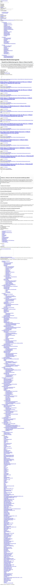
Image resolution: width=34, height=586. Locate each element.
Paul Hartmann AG (6, 540)
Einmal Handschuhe (7, 41)
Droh (4, 483)
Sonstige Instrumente (7, 343)
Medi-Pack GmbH (6, 522)
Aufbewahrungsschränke (7, 417)
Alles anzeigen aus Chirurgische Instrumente (10, 331)
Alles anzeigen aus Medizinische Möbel (9, 405)
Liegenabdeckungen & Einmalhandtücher (10, 43)
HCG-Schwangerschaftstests (10, 300)
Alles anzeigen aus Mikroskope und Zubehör (12, 304)
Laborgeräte (5, 306)
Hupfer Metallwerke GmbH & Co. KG (9, 510)
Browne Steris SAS (6, 462)
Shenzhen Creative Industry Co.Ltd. (9, 560)
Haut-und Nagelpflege (9, 282)
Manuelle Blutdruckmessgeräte (8, 56)
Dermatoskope (8, 270)
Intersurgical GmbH (6, 512)
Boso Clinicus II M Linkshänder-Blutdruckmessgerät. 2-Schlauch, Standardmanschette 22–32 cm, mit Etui (15, 132)
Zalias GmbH (6, 581)
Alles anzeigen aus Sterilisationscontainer (11, 353)
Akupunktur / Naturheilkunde (8, 24)
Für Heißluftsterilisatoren (9, 350)
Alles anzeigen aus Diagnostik (10, 266)
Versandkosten (9, 86)
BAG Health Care (6, 451)
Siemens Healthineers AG (7, 561)
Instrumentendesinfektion (7, 325)
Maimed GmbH (6, 520)
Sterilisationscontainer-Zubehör (10, 356)
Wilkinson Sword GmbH (7, 579)
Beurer (5, 454)
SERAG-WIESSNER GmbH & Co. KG (9, 559)
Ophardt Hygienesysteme (7, 535)
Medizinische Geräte (7, 32)
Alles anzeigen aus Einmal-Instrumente (11, 340)
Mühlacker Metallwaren (7, 531)
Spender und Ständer (7, 316)
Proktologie (7, 339)
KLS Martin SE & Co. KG (7, 516)
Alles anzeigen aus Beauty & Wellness (11, 280)
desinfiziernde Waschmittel (7, 329)
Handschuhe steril (8, 277)
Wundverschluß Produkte (7, 366)
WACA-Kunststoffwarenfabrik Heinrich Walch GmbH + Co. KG (13, 577)
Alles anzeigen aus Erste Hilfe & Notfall (9, 423)
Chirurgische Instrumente (7, 27)
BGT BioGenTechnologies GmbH (9, 455)
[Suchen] (0, 3)
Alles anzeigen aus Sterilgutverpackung (11, 348)
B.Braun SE (5, 449)
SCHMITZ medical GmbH (8, 554)
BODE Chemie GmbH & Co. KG (9, 456)
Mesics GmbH (6, 529)
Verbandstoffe (4, 377)
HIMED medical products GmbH (8, 505)
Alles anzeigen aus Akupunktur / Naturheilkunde (11, 286)
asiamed (7, 290)
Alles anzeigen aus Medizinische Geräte (9, 387)
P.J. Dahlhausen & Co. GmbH (8, 538)
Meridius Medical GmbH (7, 528)
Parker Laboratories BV (7, 539)
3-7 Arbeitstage (5, 126)
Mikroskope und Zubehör (7, 303)
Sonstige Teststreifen (8, 297)
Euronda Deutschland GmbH (8, 492)
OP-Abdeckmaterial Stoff (9, 375)
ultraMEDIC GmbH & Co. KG (8, 573)
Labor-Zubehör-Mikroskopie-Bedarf (9, 307)
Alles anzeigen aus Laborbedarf (8, 294)
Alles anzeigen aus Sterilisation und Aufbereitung (11, 346)
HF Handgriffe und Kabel (9, 392)
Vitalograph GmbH (6, 575)
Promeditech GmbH (7, 544)
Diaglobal (5, 475)
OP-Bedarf (5, 30)
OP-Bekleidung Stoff (9, 376)
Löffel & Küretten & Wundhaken (10, 335)
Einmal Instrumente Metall (9, 341)
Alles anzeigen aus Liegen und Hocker (11, 407)
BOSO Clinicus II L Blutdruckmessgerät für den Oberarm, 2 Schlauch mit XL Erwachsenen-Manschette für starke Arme (16, 115)
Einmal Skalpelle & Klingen (10, 342)
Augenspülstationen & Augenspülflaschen (11, 426)
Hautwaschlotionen (6, 319)
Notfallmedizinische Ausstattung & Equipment (10, 427)
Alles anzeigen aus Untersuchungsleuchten (12, 401)
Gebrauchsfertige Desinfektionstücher (11, 324)
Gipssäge (5, 389)
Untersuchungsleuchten (7, 400)
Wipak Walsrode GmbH (7, 580)
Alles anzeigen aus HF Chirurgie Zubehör (11, 391)
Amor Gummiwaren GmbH (8, 443)
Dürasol (5, 484)
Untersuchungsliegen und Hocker (10, 409)
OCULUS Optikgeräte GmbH (8, 534)
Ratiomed (5, 546)
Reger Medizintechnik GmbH (8, 548)
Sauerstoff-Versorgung (7, 420)
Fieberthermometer (6, 52)
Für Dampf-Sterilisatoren (9, 349)
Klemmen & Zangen (8, 334)
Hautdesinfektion (6, 320)
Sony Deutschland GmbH (7, 565)
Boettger (5, 457)
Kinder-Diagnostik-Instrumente (8, 50)
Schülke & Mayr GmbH (7, 555)
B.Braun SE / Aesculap (7, 450)
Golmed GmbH (6, 498)
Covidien (5, 472)
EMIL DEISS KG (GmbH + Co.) (8, 488)
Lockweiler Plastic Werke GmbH (8, 518)
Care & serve (6, 465)
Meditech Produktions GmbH (8, 524)
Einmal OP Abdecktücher (9, 370)
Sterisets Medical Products (7, 568)
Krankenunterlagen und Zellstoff (8, 419)
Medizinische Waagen (7, 395)
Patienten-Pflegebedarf (7, 34)
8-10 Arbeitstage (5, 142)
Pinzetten (7, 336)
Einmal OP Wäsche (8, 371)
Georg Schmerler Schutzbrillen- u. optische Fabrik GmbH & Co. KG (13, 496)
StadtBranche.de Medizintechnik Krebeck (6, 257)
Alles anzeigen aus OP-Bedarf (8, 368)
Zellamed (5, 582)
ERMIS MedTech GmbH (7, 490)
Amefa (5, 442)
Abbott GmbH (6, 437)
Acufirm (5, 438)
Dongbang (5, 478)
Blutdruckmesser (6, 49)
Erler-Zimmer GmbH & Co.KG (8, 489)
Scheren (7, 337)
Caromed (5, 466)
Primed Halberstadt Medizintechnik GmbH (10, 543)
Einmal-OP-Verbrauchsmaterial (10, 372)
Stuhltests (7, 301)
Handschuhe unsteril (8, 278)
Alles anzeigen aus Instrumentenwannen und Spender (13, 327)
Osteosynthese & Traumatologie (8, 344)
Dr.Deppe (5, 480)
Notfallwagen (7, 430)
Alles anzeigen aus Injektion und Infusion (9, 309)
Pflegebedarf (5, 421)
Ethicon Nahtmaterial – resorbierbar (11, 362)
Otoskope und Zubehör (7, 46)
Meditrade (5, 525)
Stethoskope (5, 51)
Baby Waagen (8, 397)
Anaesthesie (5, 35)
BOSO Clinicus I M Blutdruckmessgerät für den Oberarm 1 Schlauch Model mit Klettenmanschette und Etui (16, 90)
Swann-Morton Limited (7, 570)
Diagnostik (5, 40)
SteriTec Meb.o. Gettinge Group (8, 569)
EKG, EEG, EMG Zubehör (8, 45)
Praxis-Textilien (6, 279)
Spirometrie (5, 47)
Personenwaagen (8, 398)
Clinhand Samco (6, 469)
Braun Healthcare (6, 461)
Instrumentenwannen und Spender (8, 326)
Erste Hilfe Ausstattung (7, 424)
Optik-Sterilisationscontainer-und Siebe (11, 355)
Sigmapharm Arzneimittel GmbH (8, 562)
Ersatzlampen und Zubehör (9, 403)
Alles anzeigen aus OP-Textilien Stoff (11, 374)
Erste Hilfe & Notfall (5, 422)
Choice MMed (6, 467)
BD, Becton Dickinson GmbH (8, 452)
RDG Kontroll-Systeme (7, 351)
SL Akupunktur (8, 291)
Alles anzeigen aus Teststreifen (10, 295)
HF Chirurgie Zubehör (7, 390)
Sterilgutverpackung (7, 347)
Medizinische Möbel (7, 33)
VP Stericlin (5, 576)
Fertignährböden (6, 302)
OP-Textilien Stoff (6, 373)
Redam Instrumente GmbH (7, 547)
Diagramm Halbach (6, 477)
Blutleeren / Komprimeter (7, 433)
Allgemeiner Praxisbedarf (7, 263)
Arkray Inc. (5, 445)
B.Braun (5, 359)
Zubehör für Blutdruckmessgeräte (8, 57)
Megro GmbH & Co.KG (7, 526)
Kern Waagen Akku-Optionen (10, 396)
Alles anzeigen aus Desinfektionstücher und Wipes (13, 323)
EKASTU (5, 486)
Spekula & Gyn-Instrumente (10, 338)
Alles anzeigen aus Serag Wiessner (10, 364)
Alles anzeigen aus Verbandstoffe (8, 378)
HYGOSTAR (6, 511)
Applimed (5, 444)
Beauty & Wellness (6, 42)
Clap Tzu (5, 468)
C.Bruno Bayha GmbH (7, 464)
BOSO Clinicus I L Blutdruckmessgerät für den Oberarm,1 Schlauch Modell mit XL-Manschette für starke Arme (16, 82)
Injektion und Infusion (7, 26)
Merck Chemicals (6, 527)
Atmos (5, 448)
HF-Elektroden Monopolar (9, 394)
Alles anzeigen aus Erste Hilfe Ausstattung (12, 425)
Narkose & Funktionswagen (10, 411)
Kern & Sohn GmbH (7, 514)
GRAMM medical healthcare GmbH (9, 499)
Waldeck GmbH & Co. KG (8, 578)
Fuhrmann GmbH (6, 495)
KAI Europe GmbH (7, 513)
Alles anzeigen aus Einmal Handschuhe (11, 276)
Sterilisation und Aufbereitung (8, 28)
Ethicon (5, 360)
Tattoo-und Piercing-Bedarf (8, 31)
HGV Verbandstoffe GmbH (8, 504)
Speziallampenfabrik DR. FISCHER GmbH (10, 566)
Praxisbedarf (4, 37)
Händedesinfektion (6, 318)
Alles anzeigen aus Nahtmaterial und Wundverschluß (11, 358)
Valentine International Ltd (7, 574)
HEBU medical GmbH (7, 501)
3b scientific (5, 436)
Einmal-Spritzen (8, 314)
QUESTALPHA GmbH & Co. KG (9, 545)
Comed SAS (5, 471)
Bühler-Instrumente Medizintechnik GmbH (10, 463)
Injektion (5, 312)
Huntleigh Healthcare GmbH (8, 509)
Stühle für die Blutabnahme (8, 406)
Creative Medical (6, 473)
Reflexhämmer (8, 274)
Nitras (5, 532)
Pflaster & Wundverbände (7, 382)
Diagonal (5, 476)
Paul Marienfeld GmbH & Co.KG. (9, 541)
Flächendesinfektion (7, 321)
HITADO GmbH (6, 506)
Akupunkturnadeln (6, 288)
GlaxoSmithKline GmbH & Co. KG (9, 497)
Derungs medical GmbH (7, 474)
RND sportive (6, 549)
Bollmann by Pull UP (7, 458)
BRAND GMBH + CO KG (8, 460)
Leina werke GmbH (7, 517)
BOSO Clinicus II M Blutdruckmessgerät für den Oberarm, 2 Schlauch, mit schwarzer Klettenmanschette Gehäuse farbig (16, 124)
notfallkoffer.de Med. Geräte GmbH (9, 533)
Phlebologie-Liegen (8, 408)
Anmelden (5, 10)
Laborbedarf (5, 25)
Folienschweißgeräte (7, 357)
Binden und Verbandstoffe (7, 379)
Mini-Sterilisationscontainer (9, 354)
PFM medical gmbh (6, 542)
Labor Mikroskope (8, 305)
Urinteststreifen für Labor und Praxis (11, 296)
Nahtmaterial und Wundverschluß (8, 29)
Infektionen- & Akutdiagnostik (10, 299)
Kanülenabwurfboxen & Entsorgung (9, 315)
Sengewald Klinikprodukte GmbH (9, 558)
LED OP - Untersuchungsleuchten (10, 402)
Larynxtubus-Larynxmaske (7, 434)
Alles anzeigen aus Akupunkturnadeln (11, 289)
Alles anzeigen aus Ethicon (9, 361)
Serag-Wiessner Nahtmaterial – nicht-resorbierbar (12, 365)
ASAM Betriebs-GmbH (7, 446)
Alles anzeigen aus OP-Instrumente (10, 332)
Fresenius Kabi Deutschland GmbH (9, 494)
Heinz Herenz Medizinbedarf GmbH (9, 503)
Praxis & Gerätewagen (7, 410)
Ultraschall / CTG (6, 48)
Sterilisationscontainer (7, 352)
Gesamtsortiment (4, 22)
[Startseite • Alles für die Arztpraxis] (4, 0)
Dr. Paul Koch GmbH (7, 479)
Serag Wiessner (6, 363)
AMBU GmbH (6, 441)
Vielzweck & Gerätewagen (9, 412)
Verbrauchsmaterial (6, 385)
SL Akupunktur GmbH (7, 563)
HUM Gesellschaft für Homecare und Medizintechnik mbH (12, 508)
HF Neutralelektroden (9, 393)
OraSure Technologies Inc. (7, 536)
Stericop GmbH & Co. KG (7, 567)
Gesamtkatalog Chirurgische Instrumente (11, 333)
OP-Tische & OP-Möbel (7, 413)
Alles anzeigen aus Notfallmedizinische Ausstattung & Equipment (15, 428)
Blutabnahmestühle (6, 310)
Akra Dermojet (6, 440)
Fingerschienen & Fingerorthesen (8, 380)
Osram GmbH (6, 537)
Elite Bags (5, 487)
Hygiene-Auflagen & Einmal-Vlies (10, 281)
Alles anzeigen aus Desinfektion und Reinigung (10, 317)
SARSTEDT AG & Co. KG (8, 553)
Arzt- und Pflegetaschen (7, 38)
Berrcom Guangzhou (7, 453)
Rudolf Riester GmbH (7, 551)
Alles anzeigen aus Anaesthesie (8, 432)
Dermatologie (6, 39)
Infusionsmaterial (6, 311)
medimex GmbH (6, 523)
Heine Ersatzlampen (7, 53)
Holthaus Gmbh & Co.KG (7, 507)
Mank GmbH (6, 521)
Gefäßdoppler (6, 388)
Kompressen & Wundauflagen (8, 381)
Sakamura (5, 552)
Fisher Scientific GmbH (7, 493)
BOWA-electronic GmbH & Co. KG (9, 459)
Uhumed (5, 572)
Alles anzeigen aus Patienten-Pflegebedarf (10, 418)
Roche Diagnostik (6, 550)
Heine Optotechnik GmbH (7, 502)
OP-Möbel (7, 416)
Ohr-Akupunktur (8, 292)
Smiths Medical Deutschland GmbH (9, 564)
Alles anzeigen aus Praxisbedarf (8, 262)
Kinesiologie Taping (7, 287)
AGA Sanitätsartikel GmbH (8, 439)
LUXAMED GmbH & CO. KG (8, 519)
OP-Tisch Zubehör (8, 415)
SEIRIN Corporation (7, 557)
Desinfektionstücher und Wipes (8, 322)
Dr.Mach (5, 481)
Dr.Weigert (5, 482)
